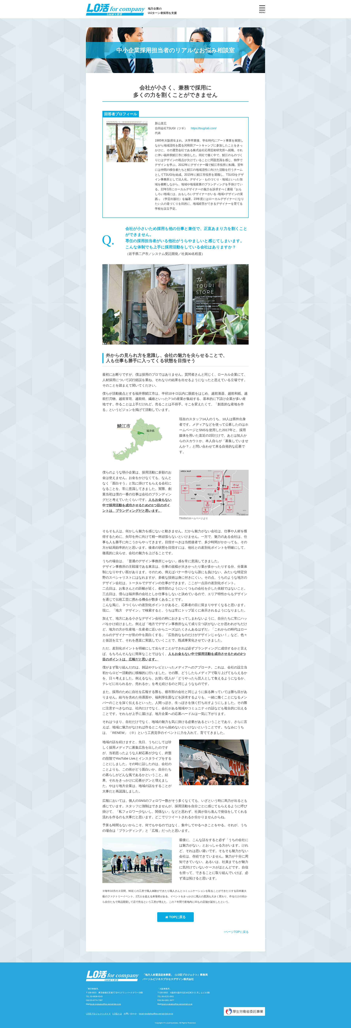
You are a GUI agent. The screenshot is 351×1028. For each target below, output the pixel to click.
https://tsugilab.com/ (203, 128)
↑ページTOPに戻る (236, 931)
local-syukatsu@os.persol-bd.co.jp (105, 1004)
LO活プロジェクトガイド (98, 1013)
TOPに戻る (177, 917)
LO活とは (117, 1013)
